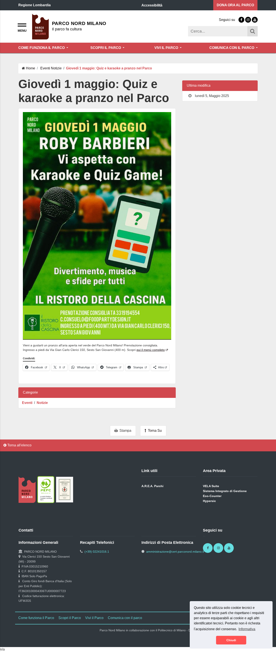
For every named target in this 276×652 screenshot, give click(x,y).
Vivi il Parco (166, 48)
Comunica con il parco (232, 48)
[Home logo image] (40, 26)
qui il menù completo (150, 350)
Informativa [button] (246, 629)
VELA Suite (211, 486)
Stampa (124, 430)
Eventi (27, 403)
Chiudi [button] (231, 640)
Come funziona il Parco (42, 48)
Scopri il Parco (106, 48)
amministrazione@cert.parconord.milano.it (175, 551)
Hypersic (209, 501)
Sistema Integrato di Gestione (225, 491)
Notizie (42, 403)
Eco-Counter (212, 496)
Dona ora (235, 5)
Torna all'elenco (18, 445)
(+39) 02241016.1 (97, 551)
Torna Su (154, 430)
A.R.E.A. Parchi (152, 486)
